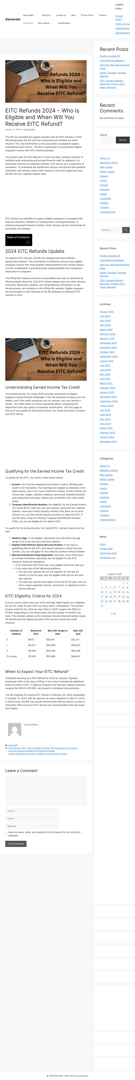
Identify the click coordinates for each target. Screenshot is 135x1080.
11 (106, 592)
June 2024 (105, 414)
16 (127, 592)
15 (123, 592)
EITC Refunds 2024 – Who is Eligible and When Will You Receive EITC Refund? (43, 748)
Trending (104, 207)
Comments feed (108, 553)
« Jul (113, 613)
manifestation (64, 23)
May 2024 (105, 419)
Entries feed (106, 548)
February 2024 (107, 432)
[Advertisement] (48, 47)
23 (127, 596)
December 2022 (108, 441)
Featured (104, 189)
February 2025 (107, 388)
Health (103, 194)
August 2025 (106, 361)
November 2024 (108, 396)
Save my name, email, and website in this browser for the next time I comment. (44, 834)
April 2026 (105, 325)
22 (123, 596)
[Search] (126, 230)
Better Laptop (107, 171)
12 (110, 592)
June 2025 (105, 370)
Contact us (61, 15)
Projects (104, 203)
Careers (103, 15)
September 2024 (109, 401)
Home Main (28, 15)
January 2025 (107, 392)
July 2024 (105, 410)
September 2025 (109, 356)
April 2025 (105, 379)
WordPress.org (107, 557)
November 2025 (108, 347)
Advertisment (122, 28)
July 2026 (105, 316)
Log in (103, 544)
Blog (73, 15)
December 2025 (108, 343)
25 (106, 601)
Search (103, 135)
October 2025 (107, 352)
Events (103, 180)
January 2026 (107, 338)
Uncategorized (107, 212)
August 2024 (107, 405)
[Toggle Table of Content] (27, 242)
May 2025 (105, 374)
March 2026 (106, 329)
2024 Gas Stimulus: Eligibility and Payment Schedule (31, 751)
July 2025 (105, 365)
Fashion (104, 185)
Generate (12, 19)
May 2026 (105, 320)
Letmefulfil (28, 23)
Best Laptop (43, 23)
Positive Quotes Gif (110, 56)
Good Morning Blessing (112, 60)
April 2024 (105, 423)
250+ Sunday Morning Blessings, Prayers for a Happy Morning (112, 84)
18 (106, 596)
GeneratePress (81, 1075)
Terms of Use (122, 24)
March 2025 (106, 383)
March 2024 (106, 428)
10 (102, 592)
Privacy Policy (87, 15)
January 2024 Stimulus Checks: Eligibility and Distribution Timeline (37, 754)
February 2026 (107, 334)
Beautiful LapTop (109, 162)
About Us (46, 15)
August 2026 (107, 311)
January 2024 (107, 437)
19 (110, 596)
